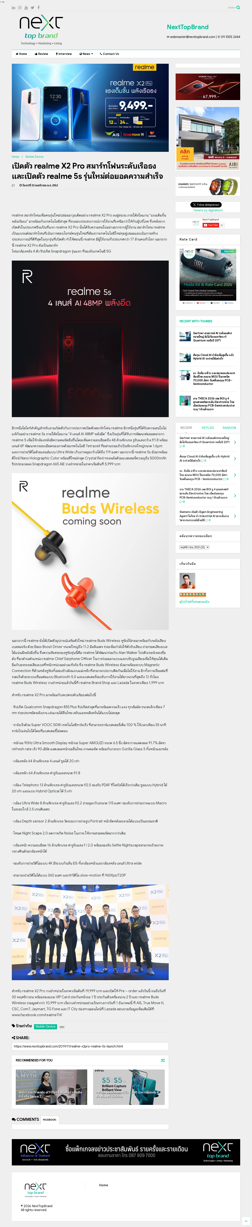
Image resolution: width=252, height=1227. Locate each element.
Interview (65, 54)
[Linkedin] (13, 7)
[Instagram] (19, 7)
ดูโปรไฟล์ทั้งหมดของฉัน (194, 602)
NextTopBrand (187, 27)
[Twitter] (32, 7)
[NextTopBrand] (41, 45)
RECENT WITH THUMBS (196, 321)
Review (42, 54)
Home (22, 54)
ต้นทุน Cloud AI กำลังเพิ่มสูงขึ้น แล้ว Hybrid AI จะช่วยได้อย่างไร (213, 356)
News (86, 54)
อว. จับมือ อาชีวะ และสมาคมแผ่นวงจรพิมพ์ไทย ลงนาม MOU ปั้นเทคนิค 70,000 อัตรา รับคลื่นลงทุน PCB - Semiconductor (214, 378)
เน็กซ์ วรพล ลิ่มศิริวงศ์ (193, 595)
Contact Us (110, 54)
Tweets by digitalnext (208, 210)
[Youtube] (26, 7)
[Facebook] (38, 7)
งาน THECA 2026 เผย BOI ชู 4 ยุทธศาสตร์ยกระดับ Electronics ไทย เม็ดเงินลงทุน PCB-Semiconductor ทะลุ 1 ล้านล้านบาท (214, 404)
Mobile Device (35, 157)
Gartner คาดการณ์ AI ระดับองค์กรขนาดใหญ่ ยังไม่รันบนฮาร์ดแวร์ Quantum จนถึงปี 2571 (212, 336)
